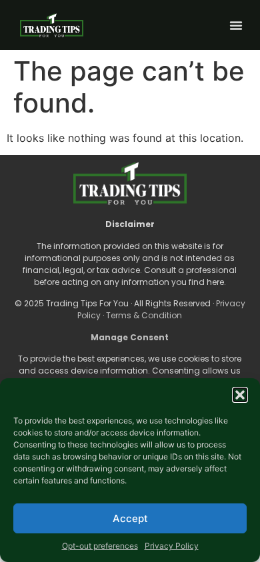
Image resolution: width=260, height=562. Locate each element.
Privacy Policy (172, 546)
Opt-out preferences (100, 546)
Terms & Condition (144, 315)
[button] (240, 395)
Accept (130, 518)
